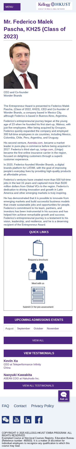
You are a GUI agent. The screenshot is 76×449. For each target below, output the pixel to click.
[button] (65, 397)
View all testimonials (38, 385)
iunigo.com (46, 149)
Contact (20, 406)
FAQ (5, 406)
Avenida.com (35, 142)
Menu (10, 6)
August (9, 328)
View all (38, 340)
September (23, 328)
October (38, 328)
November (53, 328)
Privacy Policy (42, 406)
